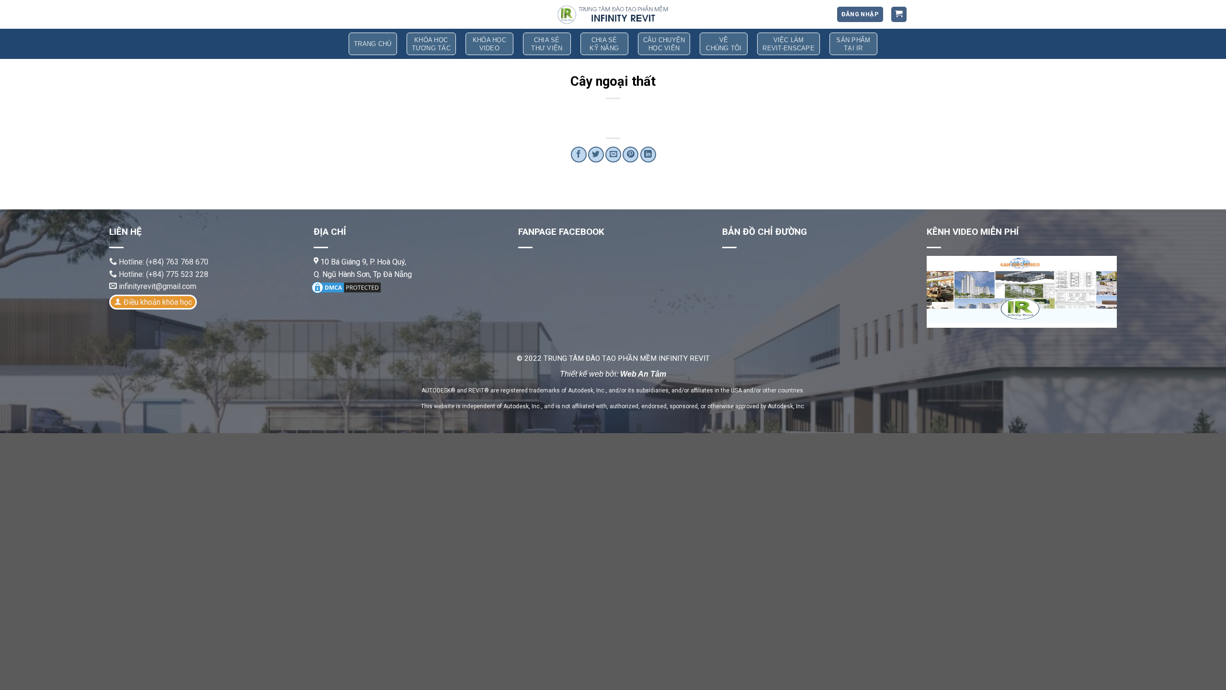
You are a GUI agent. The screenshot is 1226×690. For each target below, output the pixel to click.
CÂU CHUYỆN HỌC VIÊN (664, 44)
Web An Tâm (643, 374)
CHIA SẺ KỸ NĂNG (604, 44)
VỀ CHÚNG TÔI (723, 44)
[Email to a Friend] (613, 154)
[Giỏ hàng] (899, 15)
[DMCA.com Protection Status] (346, 286)
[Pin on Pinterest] (630, 154)
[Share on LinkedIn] (648, 154)
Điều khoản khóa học (158, 302)
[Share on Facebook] (579, 154)
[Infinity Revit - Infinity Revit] (613, 14)
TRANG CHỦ (372, 43)
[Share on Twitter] (596, 154)
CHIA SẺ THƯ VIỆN (546, 44)
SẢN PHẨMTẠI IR (853, 44)
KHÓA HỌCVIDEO (489, 44)
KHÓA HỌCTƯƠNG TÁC (431, 44)
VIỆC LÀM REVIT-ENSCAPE (788, 44)
